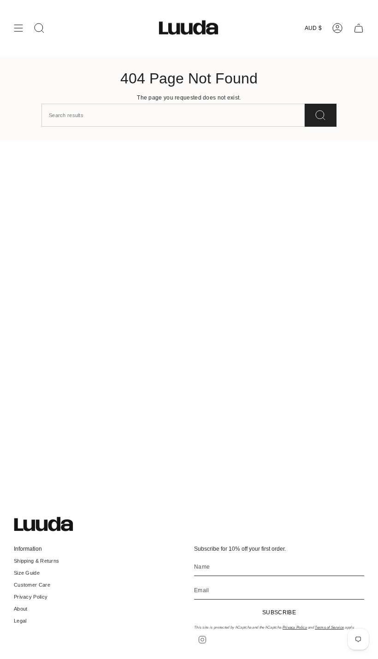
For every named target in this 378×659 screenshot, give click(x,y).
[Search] (321, 115)
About (21, 609)
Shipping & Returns (36, 561)
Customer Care (32, 585)
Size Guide (27, 573)
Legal (20, 621)
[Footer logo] (48, 524)
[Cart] (358, 28)
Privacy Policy (30, 597)
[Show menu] (18, 28)
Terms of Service (329, 627)
